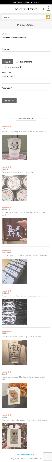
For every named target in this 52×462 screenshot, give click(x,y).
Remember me (25, 62)
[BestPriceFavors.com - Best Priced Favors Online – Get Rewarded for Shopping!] (26, 9)
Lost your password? (12, 67)
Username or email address (14, 37)
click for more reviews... (26, 454)
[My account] (43, 9)
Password (7, 49)
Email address (8, 76)
